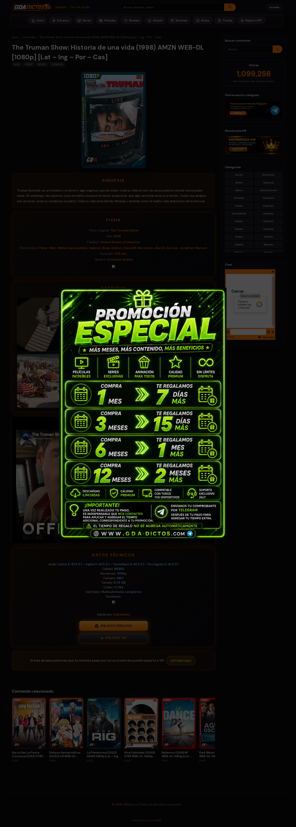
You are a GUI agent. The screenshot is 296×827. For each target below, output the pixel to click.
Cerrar (233, 291)
